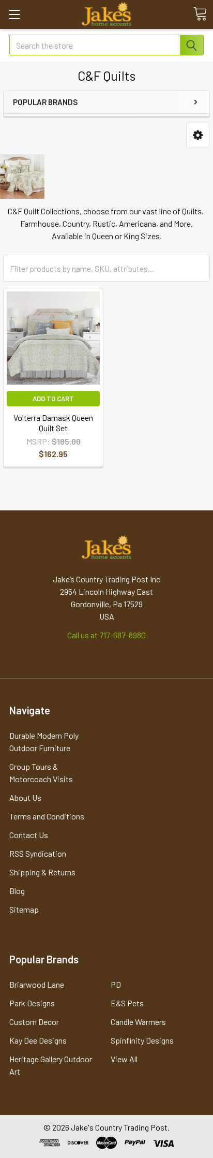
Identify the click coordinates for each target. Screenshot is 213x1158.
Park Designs (32, 1003)
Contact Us (28, 835)
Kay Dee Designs (38, 1040)
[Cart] (200, 14)
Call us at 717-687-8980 (106, 635)
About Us (25, 797)
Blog (17, 891)
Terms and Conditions (46, 816)
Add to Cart (53, 398)
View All (124, 1059)
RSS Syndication (37, 853)
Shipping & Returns (42, 872)
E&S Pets (127, 1003)
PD (116, 984)
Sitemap (24, 909)
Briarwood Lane (36, 984)
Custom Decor (34, 1022)
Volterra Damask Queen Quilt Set (53, 423)
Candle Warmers (138, 1022)
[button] (197, 135)
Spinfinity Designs (142, 1040)
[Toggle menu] (14, 14)
